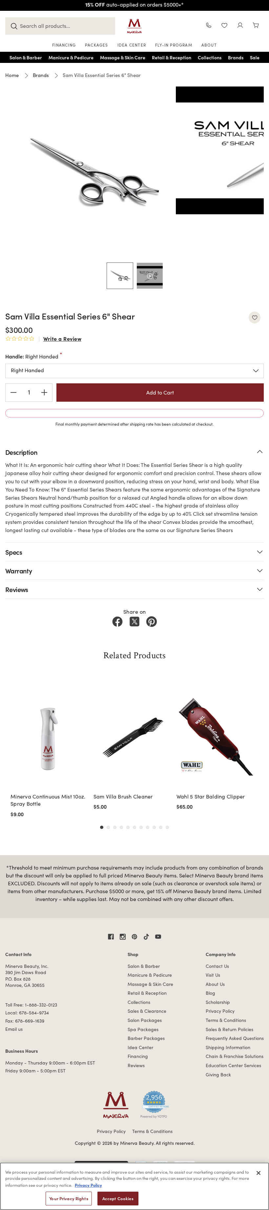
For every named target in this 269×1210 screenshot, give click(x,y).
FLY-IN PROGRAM (173, 45)
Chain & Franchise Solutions (234, 1056)
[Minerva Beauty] (134, 26)
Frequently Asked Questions (235, 1038)
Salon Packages (145, 1020)
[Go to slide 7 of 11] (141, 827)
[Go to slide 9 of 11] (154, 827)
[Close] (258, 1173)
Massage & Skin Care (150, 984)
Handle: (31, 356)
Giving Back (218, 1074)
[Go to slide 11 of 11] (167, 827)
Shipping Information (228, 1047)
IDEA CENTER (131, 45)
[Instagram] (123, 937)
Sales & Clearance (147, 1011)
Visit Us (213, 975)
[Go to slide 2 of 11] (108, 827)
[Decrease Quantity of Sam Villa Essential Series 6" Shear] (13, 392)
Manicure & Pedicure (150, 975)
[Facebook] (117, 621)
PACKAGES (96, 45)
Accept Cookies (118, 1198)
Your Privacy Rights (68, 1198)
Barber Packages (146, 1038)
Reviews (136, 1065)
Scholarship (218, 1002)
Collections (139, 1002)
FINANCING (64, 45)
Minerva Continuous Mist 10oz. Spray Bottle (47, 800)
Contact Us (217, 966)
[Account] (240, 26)
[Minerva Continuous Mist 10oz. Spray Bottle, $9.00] (50, 736)
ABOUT (209, 45)
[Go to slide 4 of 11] (121, 827)
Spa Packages (143, 1029)
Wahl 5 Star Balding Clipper (210, 796)
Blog (210, 993)
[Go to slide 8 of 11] (147, 827)
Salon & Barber (144, 966)
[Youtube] (158, 937)
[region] (134, 1186)
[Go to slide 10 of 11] (160, 827)
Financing (138, 1056)
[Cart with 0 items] (256, 26)
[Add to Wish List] (254, 317)
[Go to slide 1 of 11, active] (101, 827)
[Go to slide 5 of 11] (128, 827)
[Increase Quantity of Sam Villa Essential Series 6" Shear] (44, 392)
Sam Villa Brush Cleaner (123, 796)
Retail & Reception (147, 993)
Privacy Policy (220, 1011)
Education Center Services (233, 1065)
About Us (215, 984)
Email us (14, 1029)
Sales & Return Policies (229, 1029)
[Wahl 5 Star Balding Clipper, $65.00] (216, 736)
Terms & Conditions (226, 1020)
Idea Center (140, 1047)
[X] (134, 621)
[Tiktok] (146, 937)
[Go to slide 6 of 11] (134, 827)
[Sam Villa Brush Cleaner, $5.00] (133, 736)
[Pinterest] (151, 621)
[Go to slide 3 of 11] (114, 827)
